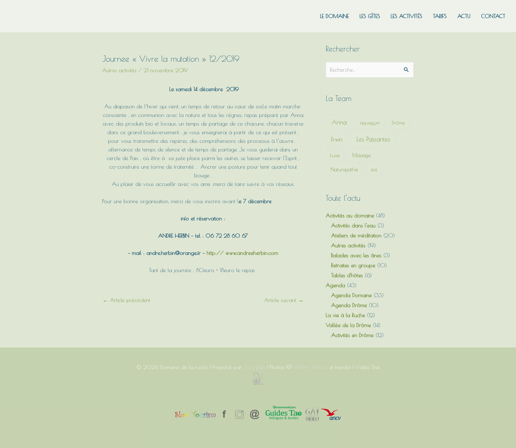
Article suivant (283, 300)
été (374, 169)
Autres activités (119, 70)
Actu (463, 16)
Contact (493, 16)
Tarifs (440, 16)
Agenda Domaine (351, 295)
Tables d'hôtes (347, 275)
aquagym (370, 123)
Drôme (398, 123)
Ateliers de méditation (356, 235)
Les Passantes (373, 139)
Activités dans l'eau (353, 225)
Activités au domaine (350, 215)
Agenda (335, 285)
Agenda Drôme (349, 305)
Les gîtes (370, 16)
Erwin (336, 139)
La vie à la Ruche (345, 315)
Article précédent (126, 300)
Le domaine (334, 16)
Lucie (335, 155)
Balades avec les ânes (356, 255)
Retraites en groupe (353, 265)
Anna (339, 122)
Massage (361, 155)
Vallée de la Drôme (348, 325)
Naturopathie (344, 169)
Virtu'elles (254, 367)
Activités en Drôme (352, 335)
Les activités (406, 16)
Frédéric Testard (309, 367)
